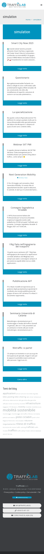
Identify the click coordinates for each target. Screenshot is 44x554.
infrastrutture (33, 403)
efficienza (6, 400)
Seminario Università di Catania (22, 314)
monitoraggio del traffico (20, 414)
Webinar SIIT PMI (22, 144)
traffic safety (21, 431)
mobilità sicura (36, 407)
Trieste (28, 431)
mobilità (28, 407)
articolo (23, 394)
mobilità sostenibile (19, 410)
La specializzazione (22, 112)
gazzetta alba (26, 400)
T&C (39, 492)
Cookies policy (20, 492)
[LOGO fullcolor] (14, 4)
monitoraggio (7, 414)
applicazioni (9, 393)
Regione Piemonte (9, 421)
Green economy (13, 404)
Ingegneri (6, 407)
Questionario (22, 77)
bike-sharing (20, 397)
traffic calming (21, 427)
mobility (21, 407)
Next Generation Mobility (22, 174)
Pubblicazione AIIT (22, 281)
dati (28, 397)
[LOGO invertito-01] (22, 477)
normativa (36, 414)
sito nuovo (12, 427)
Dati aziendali (31, 492)
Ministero (14, 407)
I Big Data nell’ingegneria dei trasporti (22, 245)
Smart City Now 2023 (22, 43)
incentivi (22, 404)
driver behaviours (35, 397)
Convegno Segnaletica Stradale (22, 208)
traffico (12, 430)
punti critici (36, 417)
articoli (18, 394)
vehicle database (35, 431)
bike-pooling (8, 397)
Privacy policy (9, 492)
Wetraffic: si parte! (22, 347)
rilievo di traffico (25, 423)
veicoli (5, 434)
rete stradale (19, 421)
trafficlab (30, 427)
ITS (10, 407)
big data (35, 394)
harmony (21, 178)
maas (26, 178)
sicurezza (6, 427)
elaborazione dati (15, 400)
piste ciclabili (24, 417)
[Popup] (41, 5)
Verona (9, 434)
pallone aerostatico (9, 417)
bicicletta (30, 394)
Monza (30, 414)
